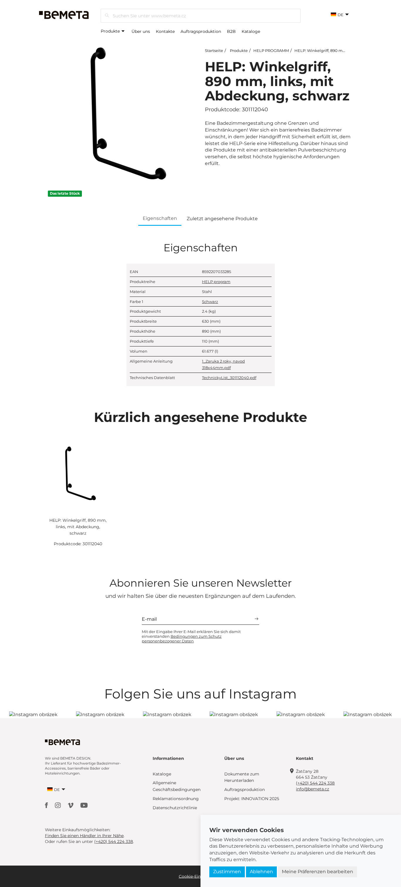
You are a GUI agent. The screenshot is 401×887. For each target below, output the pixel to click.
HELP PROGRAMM (271, 50)
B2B (231, 31)
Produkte (111, 31)
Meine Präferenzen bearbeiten (317, 871)
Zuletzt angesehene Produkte (222, 218)
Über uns (141, 31)
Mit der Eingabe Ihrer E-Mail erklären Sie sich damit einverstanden (191, 636)
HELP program (216, 281)
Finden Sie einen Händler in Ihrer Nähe (84, 835)
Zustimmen (227, 871)
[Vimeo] (71, 805)
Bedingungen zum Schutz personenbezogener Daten (182, 638)
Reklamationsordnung (176, 798)
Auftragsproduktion (201, 31)
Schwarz (210, 301)
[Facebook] (47, 805)
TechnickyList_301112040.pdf (229, 377)
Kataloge (251, 31)
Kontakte (165, 31)
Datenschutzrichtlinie (175, 807)
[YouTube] (84, 805)
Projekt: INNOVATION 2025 (251, 798)
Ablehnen (261, 871)
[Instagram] (58, 805)
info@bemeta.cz (312, 789)
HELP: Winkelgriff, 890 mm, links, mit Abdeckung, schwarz (78, 527)
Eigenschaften (160, 218)
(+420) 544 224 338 (315, 783)
